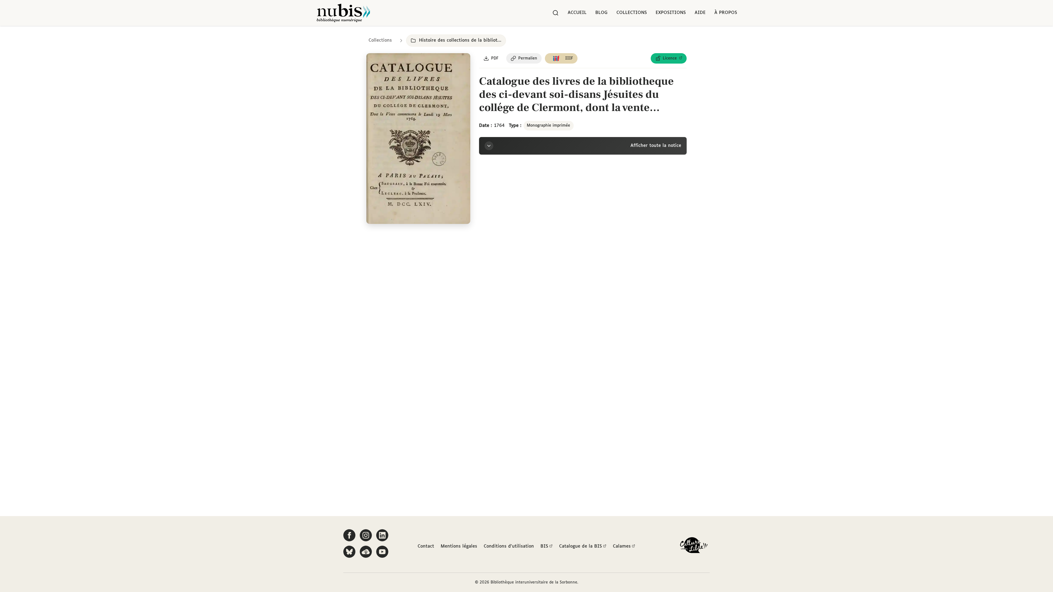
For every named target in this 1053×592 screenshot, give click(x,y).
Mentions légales (459, 546)
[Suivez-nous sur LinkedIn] (382, 535)
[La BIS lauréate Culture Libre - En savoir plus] (694, 546)
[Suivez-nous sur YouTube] (382, 552)
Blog (601, 12)
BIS (544, 546)
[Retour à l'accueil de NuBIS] (343, 12)
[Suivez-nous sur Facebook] (349, 535)
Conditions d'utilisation (509, 546)
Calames (622, 546)
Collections (631, 12)
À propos (725, 12)
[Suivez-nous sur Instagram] (366, 535)
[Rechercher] (555, 13)
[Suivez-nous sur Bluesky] (349, 552)
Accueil (577, 12)
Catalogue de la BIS (580, 546)
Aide (700, 12)
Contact (426, 546)
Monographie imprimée (548, 125)
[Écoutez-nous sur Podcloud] (366, 552)
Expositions (671, 12)
